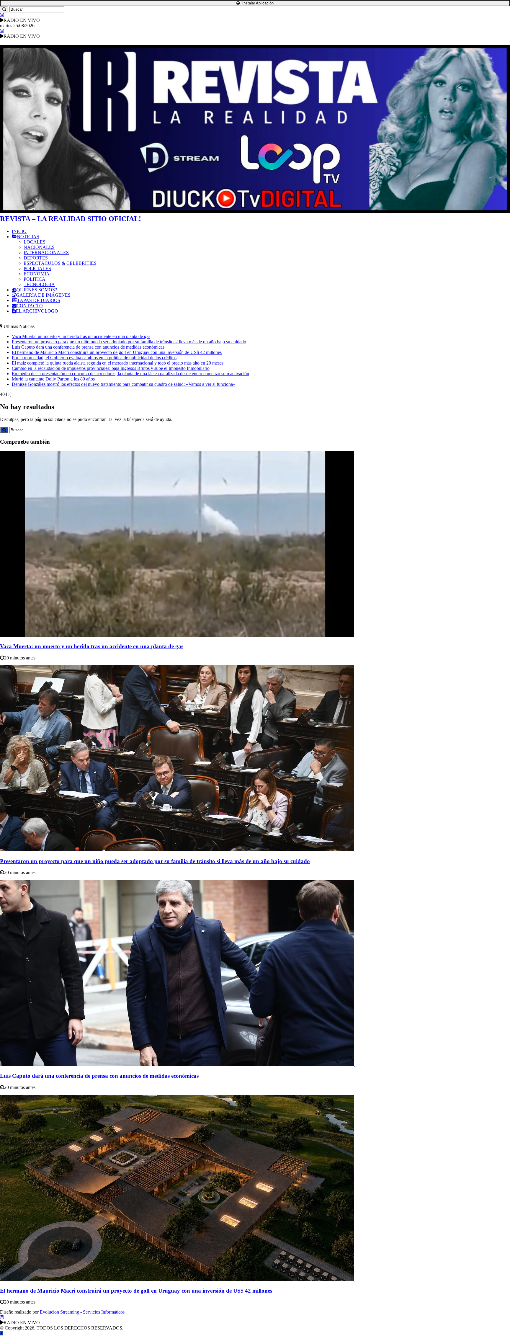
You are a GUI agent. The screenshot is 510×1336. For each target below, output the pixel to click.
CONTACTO (30, 305)
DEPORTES (36, 257)
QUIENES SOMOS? (37, 289)
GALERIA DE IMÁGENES (43, 295)
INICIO (19, 231)
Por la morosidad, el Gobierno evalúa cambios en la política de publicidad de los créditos (94, 357)
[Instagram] (2, 14)
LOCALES (34, 241)
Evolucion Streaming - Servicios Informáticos (82, 1311)
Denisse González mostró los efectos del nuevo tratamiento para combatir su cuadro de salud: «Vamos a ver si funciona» (123, 384)
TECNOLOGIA (39, 284)
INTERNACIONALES (46, 252)
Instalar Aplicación (257, 3)
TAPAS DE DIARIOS (38, 300)
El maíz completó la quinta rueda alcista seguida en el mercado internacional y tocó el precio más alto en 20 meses (117, 362)
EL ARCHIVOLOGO (37, 310)
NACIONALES (39, 247)
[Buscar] (4, 9)
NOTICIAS (28, 236)
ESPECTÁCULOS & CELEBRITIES (60, 263)
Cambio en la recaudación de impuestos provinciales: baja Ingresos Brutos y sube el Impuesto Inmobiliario (111, 368)
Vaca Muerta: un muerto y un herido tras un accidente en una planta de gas (81, 336)
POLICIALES (37, 268)
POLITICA (34, 279)
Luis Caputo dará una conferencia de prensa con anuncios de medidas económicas (88, 346)
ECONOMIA (37, 273)
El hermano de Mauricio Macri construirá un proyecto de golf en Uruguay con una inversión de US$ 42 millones (117, 352)
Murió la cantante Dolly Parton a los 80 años (53, 378)
